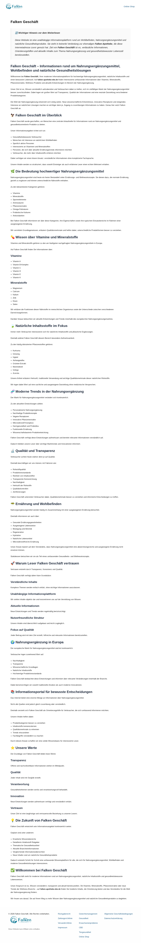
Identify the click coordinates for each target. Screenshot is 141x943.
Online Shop (129, 6)
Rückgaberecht (64, 914)
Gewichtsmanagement (88, 914)
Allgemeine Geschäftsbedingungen (118, 914)
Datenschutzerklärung (113, 918)
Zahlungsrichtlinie (65, 918)
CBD (81, 928)
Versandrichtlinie (65, 923)
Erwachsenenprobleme (88, 923)
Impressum (62, 928)
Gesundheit (83, 918)
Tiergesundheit (85, 932)
